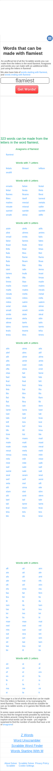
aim (40, 568)
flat (7, 401)
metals (42, 202)
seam (25, 475)
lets (7, 426)
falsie (24, 186)
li (39, 684)
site (40, 487)
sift (40, 483)
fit (23, 601)
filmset (25, 168)
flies (8, 265)
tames (25, 326)
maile (41, 282)
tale (40, 500)
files (24, 253)
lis (23, 617)
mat (40, 621)
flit (40, 401)
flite (24, 265)
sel (7, 638)
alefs (24, 228)
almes (25, 232)
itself (24, 198)
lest (40, 422)
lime (8, 434)
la (23, 684)
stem (41, 495)
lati (40, 414)
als (7, 576)
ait (23, 572)
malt (24, 442)
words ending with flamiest (17, 75)
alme (24, 357)
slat (24, 491)
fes (7, 597)
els (7, 589)
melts (24, 294)
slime (41, 306)
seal (8, 475)
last (7, 414)
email (8, 237)
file (7, 393)
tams (41, 504)
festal (41, 186)
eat (23, 581)
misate (9, 206)
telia (41, 331)
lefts (8, 277)
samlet (42, 211)
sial (24, 483)
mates (25, 290)
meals (41, 290)
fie (40, 597)
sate (24, 471)
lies (40, 426)
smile (41, 310)
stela (24, 318)
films (8, 257)
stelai (24, 215)
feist (41, 245)
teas (41, 508)
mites (8, 302)
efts (7, 369)
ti (39, 692)
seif (7, 479)
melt (41, 451)
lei (7, 613)
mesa (8, 455)
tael (8, 500)
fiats (8, 253)
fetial (8, 190)
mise (41, 459)
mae (8, 621)
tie (7, 650)
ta (23, 692)
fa (39, 676)
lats (7, 418)
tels (24, 512)
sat (7, 634)
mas (24, 621)
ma (7, 688)
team (24, 508)
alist (8, 232)
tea (23, 646)
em (40, 672)
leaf (24, 418)
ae (7, 664)
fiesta (24, 190)
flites (8, 198)
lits (7, 438)
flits (40, 265)
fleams (25, 194)
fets (7, 389)
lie (7, 617)
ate (7, 581)
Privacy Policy (42, 763)
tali (7, 504)
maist (24, 286)
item (41, 406)
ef (7, 672)
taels (24, 322)
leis (24, 422)
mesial (25, 202)
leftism (42, 168)
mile (41, 455)
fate (24, 377)
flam (41, 397)
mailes (9, 202)
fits (23, 397)
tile (7, 516)
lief (23, 426)
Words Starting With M (27, 751)
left (7, 422)
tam (40, 642)
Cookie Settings (26, 766)
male (8, 442)
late (24, 414)
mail (41, 438)
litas (24, 282)
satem (41, 302)
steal (41, 314)
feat (24, 381)
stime (8, 322)
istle (24, 269)
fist (7, 397)
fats (40, 377)
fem (40, 593)
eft (7, 585)
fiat (23, 389)
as (23, 668)
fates (41, 241)
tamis (41, 326)
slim (41, 491)
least (41, 273)
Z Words (27, 735)
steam (9, 318)
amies (41, 232)
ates (8, 365)
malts (8, 290)
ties (40, 512)
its (23, 605)
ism (7, 605)
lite (40, 434)
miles (24, 298)
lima (41, 430)
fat (23, 593)
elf (23, 585)
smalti (9, 215)
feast (8, 245)
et (23, 676)
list (23, 434)
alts (7, 361)
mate (8, 446)
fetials (9, 168)
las (7, 609)
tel (40, 646)
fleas (41, 261)
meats (9, 294)
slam (8, 491)
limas (41, 277)
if (22, 680)
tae (23, 642)
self (24, 479)
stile (41, 318)
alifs (41, 228)
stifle (41, 215)
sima (24, 487)
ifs (40, 601)
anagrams (8, 724)
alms (41, 357)
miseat (25, 206)
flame (25, 257)
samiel (9, 211)
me (23, 688)
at (39, 668)
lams (24, 410)
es (7, 676)
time (41, 516)
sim (40, 638)
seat (41, 475)
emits (24, 237)
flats (8, 261)
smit (24, 495)
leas (41, 418)
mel (8, 625)
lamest (42, 198)
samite (25, 211)
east (24, 365)
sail (7, 467)
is (39, 680)
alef (8, 352)
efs (40, 581)
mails (8, 286)
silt (7, 487)
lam (40, 605)
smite (8, 314)
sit (7, 642)
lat (23, 609)
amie (24, 361)
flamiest (9, 154)
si (7, 692)
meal (41, 446)
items (41, 269)
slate (24, 306)
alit (7, 357)
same (8, 471)
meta (24, 455)
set (23, 638)
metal (41, 294)
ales (24, 352)
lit (39, 617)
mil (40, 625)
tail (23, 500)
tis (40, 650)
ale (40, 572)
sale (24, 467)
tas (7, 646)
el (23, 672)
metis (8, 298)
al (39, 664)
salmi (24, 302)
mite (24, 463)
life (7, 430)
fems (8, 385)
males (41, 286)
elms (24, 369)
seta (8, 483)
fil (7, 601)
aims (24, 348)
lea (40, 609)
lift (23, 430)
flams (41, 257)
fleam (25, 261)
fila (40, 389)
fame (41, 373)
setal (8, 306)
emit (41, 369)
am (7, 668)
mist (8, 463)
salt (40, 467)
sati (40, 471)
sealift (9, 172)
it (6, 684)
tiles (24, 335)
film (24, 393)
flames (9, 194)
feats (24, 245)
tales (8, 326)
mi (40, 688)
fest (24, 385)
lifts (24, 277)
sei (40, 634)
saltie (41, 206)
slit (7, 495)
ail (23, 568)
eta (40, 589)
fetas (41, 249)
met (24, 625)
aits (40, 348)
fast (7, 377)
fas (7, 593)
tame (24, 504)
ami (40, 576)
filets (41, 190)
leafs (24, 273)
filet (40, 253)
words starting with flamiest (34, 72)
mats (24, 446)
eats (41, 365)
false (8, 241)
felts (8, 249)
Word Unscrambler (27, 740)
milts (41, 298)
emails (9, 186)
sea (24, 634)
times (41, 335)
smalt (8, 310)
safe (41, 463)
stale (24, 314)
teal (8, 508)
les (23, 613)
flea (24, 401)
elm (40, 585)
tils (23, 516)
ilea (8, 406)
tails (41, 322)
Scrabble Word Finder (27, 745)
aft (7, 568)
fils (40, 393)
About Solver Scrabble (10, 764)
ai (23, 664)
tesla (8, 335)
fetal (24, 249)
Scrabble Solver (26, 763)
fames (25, 241)
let (40, 613)
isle (24, 406)
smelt (24, 310)
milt (24, 459)
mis (7, 630)
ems (24, 589)
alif (40, 352)
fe (7, 680)
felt (40, 381)
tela (8, 512)
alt (23, 576)
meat (8, 451)
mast (41, 442)
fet (23, 597)
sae (24, 630)
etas (8, 373)
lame (8, 410)
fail (23, 373)
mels (24, 451)
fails (41, 237)
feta (40, 385)
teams (25, 331)
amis (41, 361)
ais (7, 572)
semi (41, 479)
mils (8, 459)
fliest (41, 194)
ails (7, 348)
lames (9, 273)
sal (40, 630)
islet (8, 269)
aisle (8, 228)
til (23, 650)
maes (25, 438)
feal (8, 381)
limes (8, 282)
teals (8, 331)
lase (41, 410)
